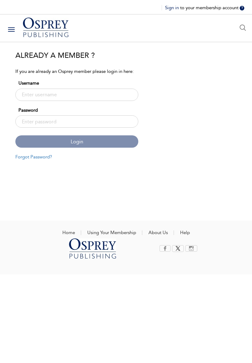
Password (28, 110)
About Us (158, 232)
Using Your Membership (111, 232)
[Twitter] (178, 248)
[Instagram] (191, 248)
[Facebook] (165, 248)
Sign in (172, 7)
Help (185, 232)
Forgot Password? (33, 157)
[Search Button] (244, 28)
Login (77, 142)
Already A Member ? (55, 55)
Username (28, 83)
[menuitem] (165, 248)
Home (68, 232)
